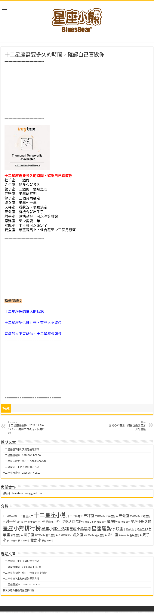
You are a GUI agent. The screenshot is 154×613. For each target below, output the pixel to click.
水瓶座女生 (129, 529)
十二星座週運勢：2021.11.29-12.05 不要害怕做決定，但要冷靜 (26, 427)
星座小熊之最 (141, 522)
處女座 (77, 535)
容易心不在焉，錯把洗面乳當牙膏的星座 (127, 426)
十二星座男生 (75, 516)
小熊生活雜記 (62, 522)
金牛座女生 (124, 535)
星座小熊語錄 (80, 529)
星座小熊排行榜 (22, 528)
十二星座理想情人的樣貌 (24, 311)
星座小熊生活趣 (55, 529)
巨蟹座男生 (100, 522)
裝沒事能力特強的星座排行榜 (18, 590)
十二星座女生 (25, 516)
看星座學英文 (65, 535)
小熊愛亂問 (47, 522)
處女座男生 (101, 535)
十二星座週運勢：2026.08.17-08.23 (22, 472)
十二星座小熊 (50, 515)
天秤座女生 (100, 516)
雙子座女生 (12, 541)
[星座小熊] (77, 18)
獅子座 (28, 535)
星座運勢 (101, 528)
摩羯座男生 (124, 522)
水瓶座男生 (140, 529)
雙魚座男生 (48, 540)
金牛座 (112, 535)
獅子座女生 (40, 535)
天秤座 (89, 516)
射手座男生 (34, 522)
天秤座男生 (112, 516)
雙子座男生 (24, 540)
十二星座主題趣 (10, 516)
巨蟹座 (77, 521)
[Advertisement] (77, 90)
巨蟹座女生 (88, 522)
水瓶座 (117, 529)
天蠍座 (124, 516)
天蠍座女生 (135, 516)
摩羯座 (112, 521)
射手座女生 (22, 522)
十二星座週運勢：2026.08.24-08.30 (22, 455)
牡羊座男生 (17, 535)
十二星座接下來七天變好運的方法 (21, 449)
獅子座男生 (52, 535)
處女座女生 (89, 535)
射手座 (11, 521)
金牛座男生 (136, 535)
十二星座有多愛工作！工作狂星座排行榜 (25, 461)
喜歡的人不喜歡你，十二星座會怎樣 (33, 334)
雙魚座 (35, 540)
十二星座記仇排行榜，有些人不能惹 (33, 323)
